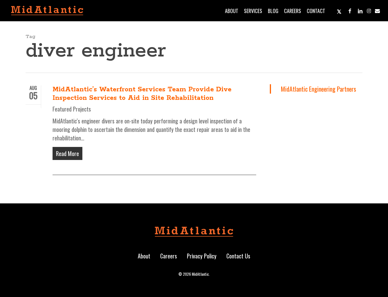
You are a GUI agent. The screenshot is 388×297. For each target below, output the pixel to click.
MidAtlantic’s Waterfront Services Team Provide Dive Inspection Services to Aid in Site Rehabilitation (142, 93)
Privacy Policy (201, 256)
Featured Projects (72, 109)
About (144, 256)
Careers (168, 256)
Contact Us (238, 256)
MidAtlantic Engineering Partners (318, 88)
